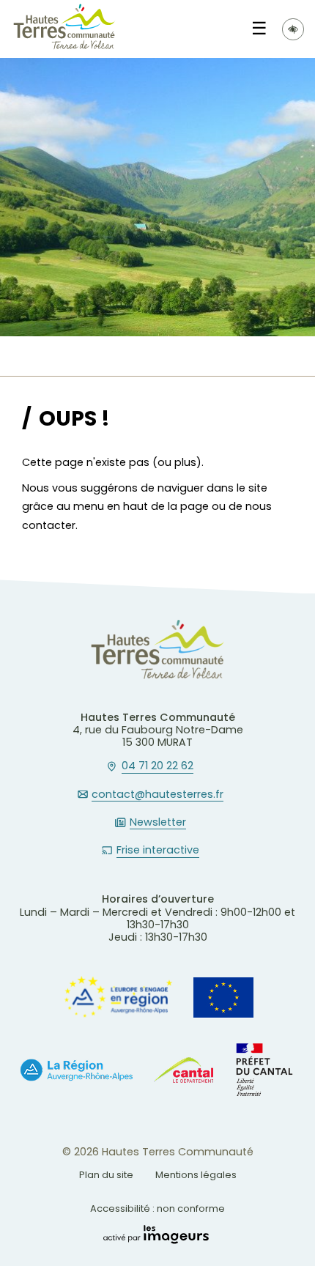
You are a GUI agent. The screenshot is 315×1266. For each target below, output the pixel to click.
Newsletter (158, 822)
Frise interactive (157, 850)
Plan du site (106, 1175)
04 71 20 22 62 (157, 766)
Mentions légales (196, 1175)
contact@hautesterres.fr (157, 795)
